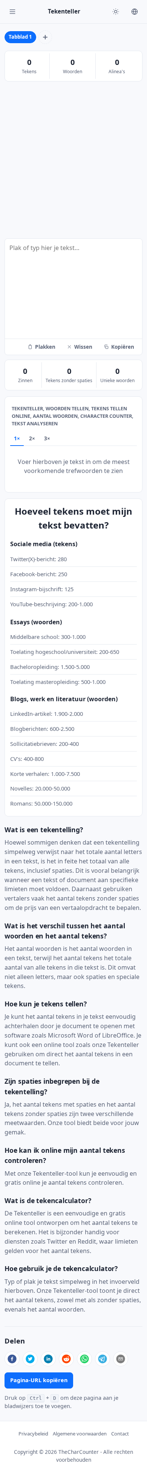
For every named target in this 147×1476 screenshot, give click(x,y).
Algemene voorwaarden (80, 1433)
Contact (120, 1433)
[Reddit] (66, 1358)
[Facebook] (12, 1358)
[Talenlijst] (134, 12)
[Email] (120, 1358)
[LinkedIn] (48, 1358)
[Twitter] (30, 1358)
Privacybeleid (33, 1433)
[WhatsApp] (84, 1358)
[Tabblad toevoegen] (45, 37)
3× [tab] (47, 438)
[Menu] (12, 12)
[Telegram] (102, 1358)
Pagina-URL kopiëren (38, 1380)
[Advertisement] (73, 160)
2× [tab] (32, 438)
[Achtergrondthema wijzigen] (116, 12)
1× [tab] (17, 438)
